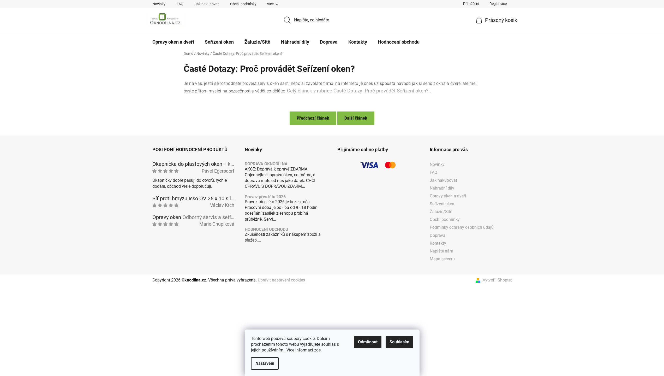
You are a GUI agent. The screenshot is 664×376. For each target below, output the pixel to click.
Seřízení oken (442, 203)
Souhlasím (399, 341)
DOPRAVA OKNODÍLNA (266, 164)
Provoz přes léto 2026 (265, 197)
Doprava (437, 235)
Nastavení (264, 363)
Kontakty (438, 243)
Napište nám (441, 251)
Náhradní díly (442, 188)
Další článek (355, 118)
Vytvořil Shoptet (497, 280)
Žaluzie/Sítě (441, 211)
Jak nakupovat (207, 4)
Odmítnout (368, 341)
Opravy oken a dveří (448, 195)
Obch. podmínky (243, 4)
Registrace (498, 4)
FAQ (180, 4)
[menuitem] (173, 42)
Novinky (158, 4)
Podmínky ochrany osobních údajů (462, 227)
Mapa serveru (442, 258)
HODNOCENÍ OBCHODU (266, 229)
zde (317, 350)
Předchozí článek (313, 118)
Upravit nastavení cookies (281, 280)
